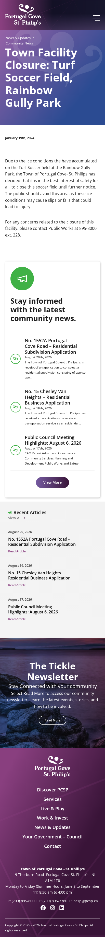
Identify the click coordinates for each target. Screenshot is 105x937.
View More (52, 482)
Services (53, 799)
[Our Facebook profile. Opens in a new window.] (43, 907)
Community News (19, 43)
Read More (52, 720)
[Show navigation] (96, 18)
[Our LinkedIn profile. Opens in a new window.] (61, 907)
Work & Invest (52, 818)
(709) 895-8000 (24, 900)
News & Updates (18, 37)
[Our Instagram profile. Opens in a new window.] (52, 907)
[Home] (23, 15)
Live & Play (52, 808)
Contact (52, 846)
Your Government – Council (52, 837)
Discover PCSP (52, 790)
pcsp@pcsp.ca (85, 900)
